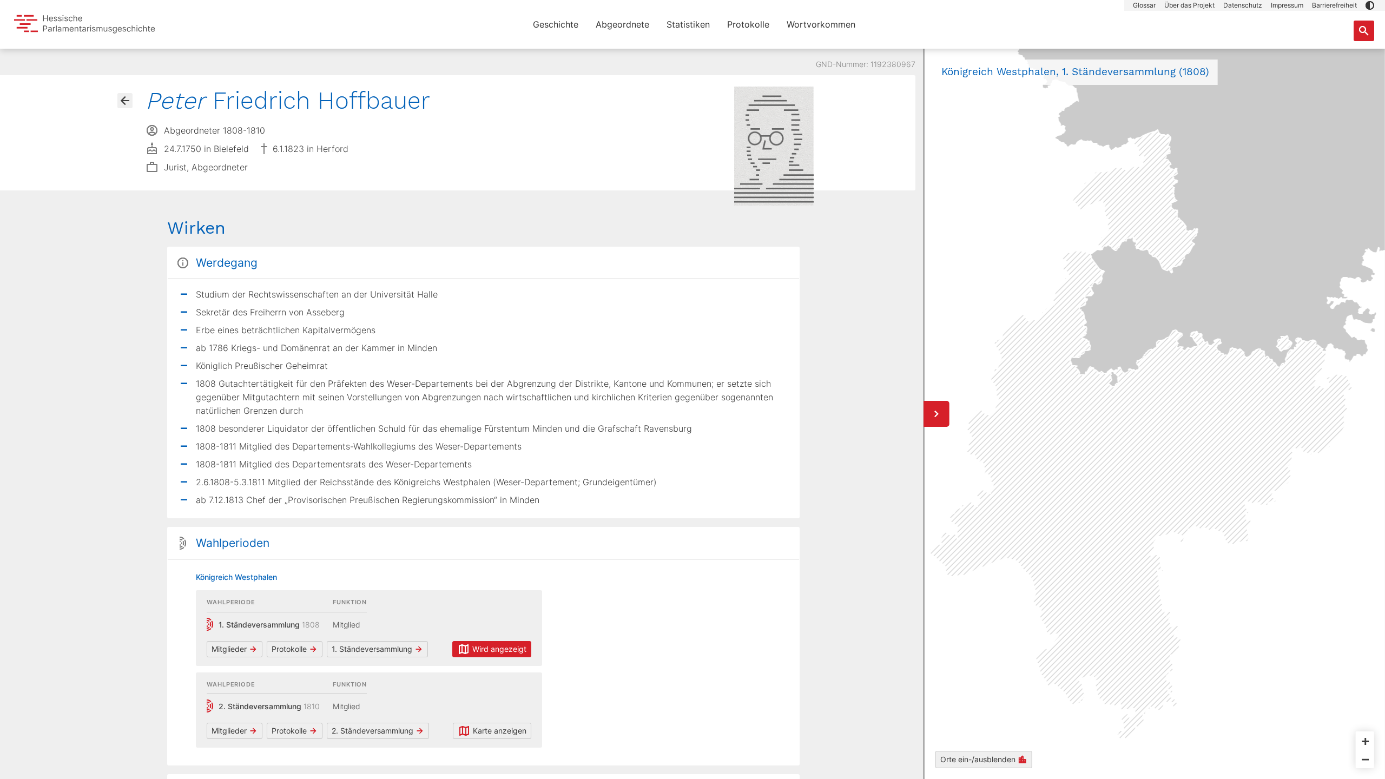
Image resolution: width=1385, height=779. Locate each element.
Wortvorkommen (821, 24)
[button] (1370, 5)
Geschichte (555, 24)
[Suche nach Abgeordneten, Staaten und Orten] (1364, 31)
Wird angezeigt (499, 648)
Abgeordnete (622, 24)
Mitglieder (229, 648)
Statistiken (688, 24)
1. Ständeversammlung (372, 648)
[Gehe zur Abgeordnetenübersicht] (125, 100)
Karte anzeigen (499, 730)
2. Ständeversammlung (372, 730)
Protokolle (748, 24)
